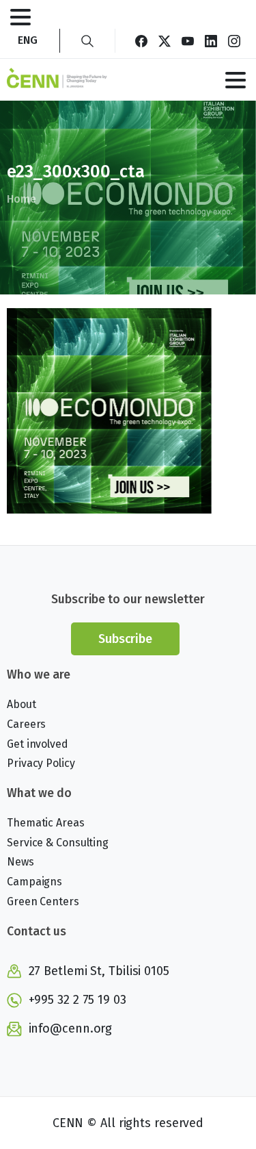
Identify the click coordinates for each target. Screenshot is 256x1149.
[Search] (87, 41)
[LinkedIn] (211, 41)
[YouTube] (188, 41)
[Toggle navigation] (20, 17)
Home (21, 198)
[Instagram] (234, 41)
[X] (164, 41)
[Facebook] (141, 41)
